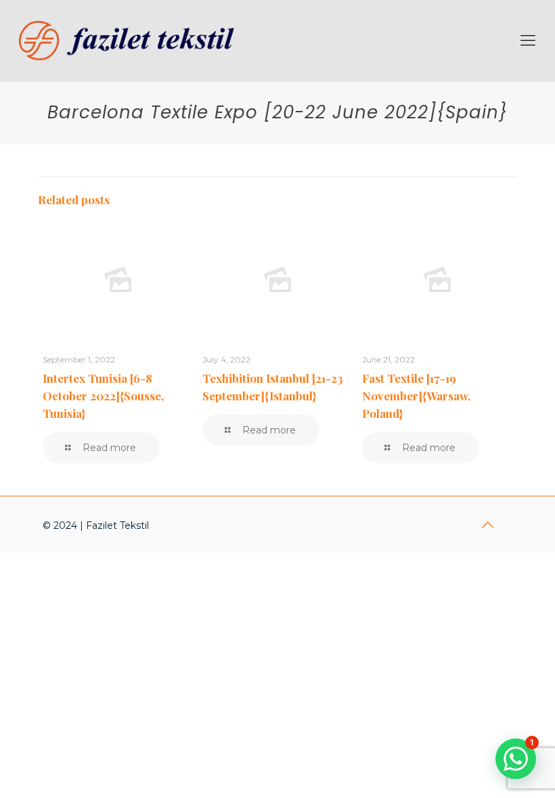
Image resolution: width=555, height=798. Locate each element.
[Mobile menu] (527, 40)
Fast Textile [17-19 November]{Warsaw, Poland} (416, 396)
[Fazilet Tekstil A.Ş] (130, 40)
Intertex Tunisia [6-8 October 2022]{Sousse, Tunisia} (103, 396)
